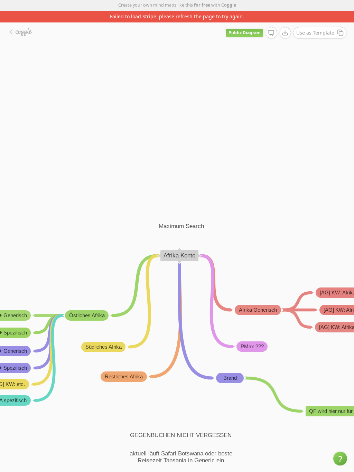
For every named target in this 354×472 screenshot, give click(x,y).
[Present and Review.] (271, 33)
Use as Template (315, 32)
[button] (340, 458)
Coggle (228, 5)
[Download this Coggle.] (285, 32)
